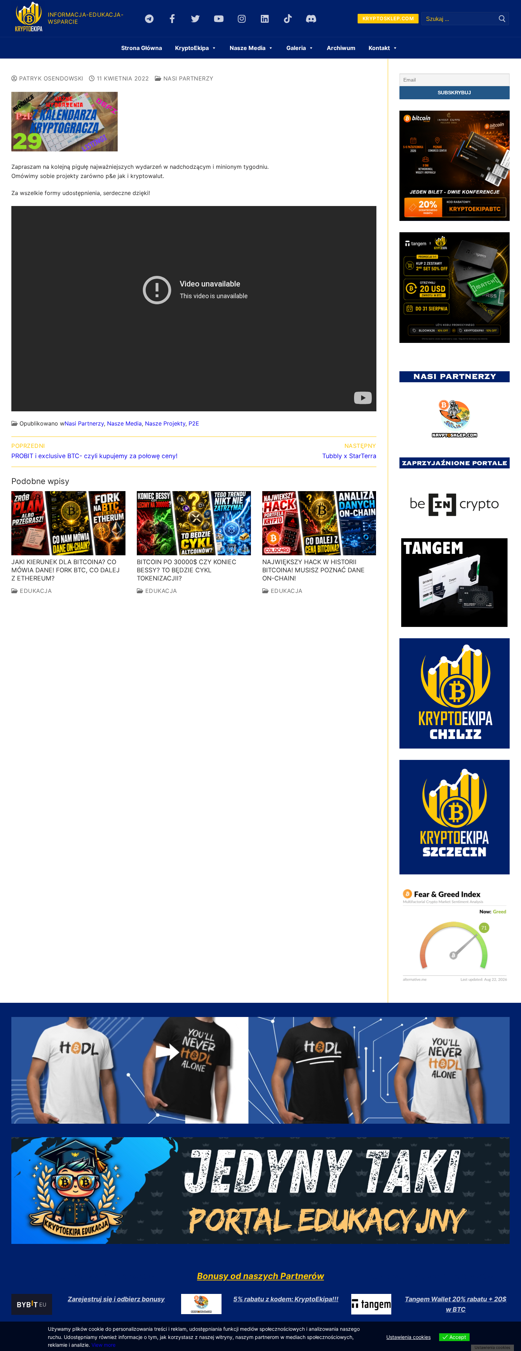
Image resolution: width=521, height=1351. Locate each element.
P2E (194, 423)
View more (103, 1345)
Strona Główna (141, 47)
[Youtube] (218, 18)
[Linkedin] (264, 18)
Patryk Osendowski (50, 78)
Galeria (296, 47)
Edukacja (35, 590)
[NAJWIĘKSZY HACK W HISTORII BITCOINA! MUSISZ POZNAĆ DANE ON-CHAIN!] (319, 523)
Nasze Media (124, 423)
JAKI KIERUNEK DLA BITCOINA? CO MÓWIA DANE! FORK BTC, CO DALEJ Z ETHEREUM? (65, 570)
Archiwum (341, 47)
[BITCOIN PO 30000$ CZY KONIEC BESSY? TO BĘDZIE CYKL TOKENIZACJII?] (194, 523)
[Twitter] (195, 18)
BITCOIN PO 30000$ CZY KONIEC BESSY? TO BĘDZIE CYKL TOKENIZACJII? (186, 570)
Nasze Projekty (165, 423)
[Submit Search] (502, 18)
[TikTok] (287, 18)
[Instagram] (241, 18)
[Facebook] (172, 18)
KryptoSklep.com (388, 18)
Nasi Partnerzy (187, 78)
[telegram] (149, 18)
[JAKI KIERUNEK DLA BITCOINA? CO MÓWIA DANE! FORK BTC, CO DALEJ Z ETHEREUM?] (68, 523)
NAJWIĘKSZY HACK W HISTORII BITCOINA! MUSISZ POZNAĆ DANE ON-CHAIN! (313, 570)
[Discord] (311, 18)
